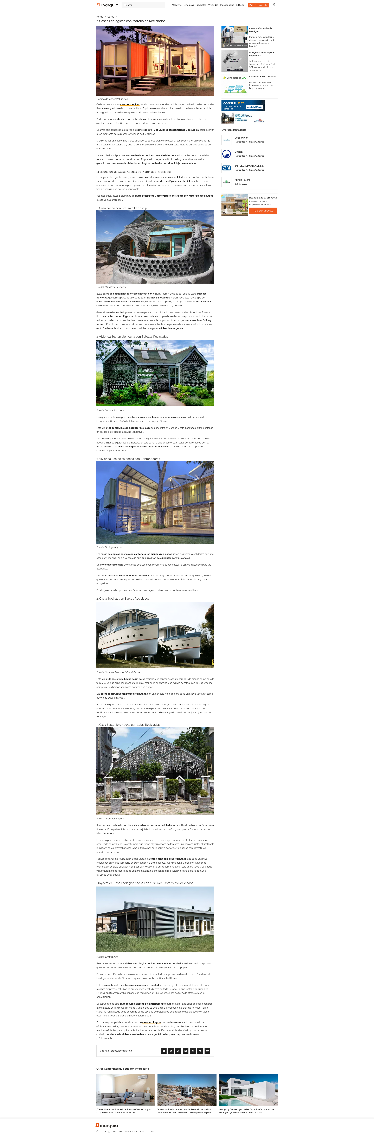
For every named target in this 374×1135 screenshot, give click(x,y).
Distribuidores (241, 184)
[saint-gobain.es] (243, 118)
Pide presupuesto (263, 210)
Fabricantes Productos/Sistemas (249, 142)
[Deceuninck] (226, 140)
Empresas (189, 5)
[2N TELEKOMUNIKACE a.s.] (226, 168)
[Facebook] (164, 1051)
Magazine (177, 5)
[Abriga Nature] (226, 182)
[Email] (207, 1051)
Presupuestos (227, 5)
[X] (178, 1051)
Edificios (240, 5)
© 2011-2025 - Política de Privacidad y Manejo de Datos (126, 1131)
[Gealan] (226, 154)
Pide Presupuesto (258, 5)
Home (99, 16)
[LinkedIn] (185, 1051)
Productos (201, 5)
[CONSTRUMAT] (243, 105)
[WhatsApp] (171, 1051)
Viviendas (213, 5)
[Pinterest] (193, 1051)
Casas (111, 16)
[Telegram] (200, 1051)
